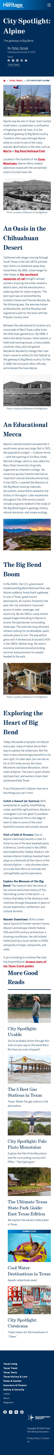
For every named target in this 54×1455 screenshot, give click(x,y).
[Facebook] (9, 60)
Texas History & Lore (15, 1377)
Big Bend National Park (30, 151)
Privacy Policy (33, 1438)
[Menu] (49, 5)
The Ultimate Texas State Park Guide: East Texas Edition (27, 1207)
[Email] (26, 60)
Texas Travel (14, 65)
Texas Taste (10, 1373)
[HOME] (4, 81)
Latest (6, 1394)
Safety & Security (13, 1390)
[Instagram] (10, 1412)
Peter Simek (20, 48)
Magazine (8, 1403)
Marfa (7, 151)
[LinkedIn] (17, 60)
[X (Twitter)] (13, 60)
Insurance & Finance (15, 1386)
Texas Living (10, 1364)
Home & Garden (12, 1381)
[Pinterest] (22, 60)
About (6, 1398)
